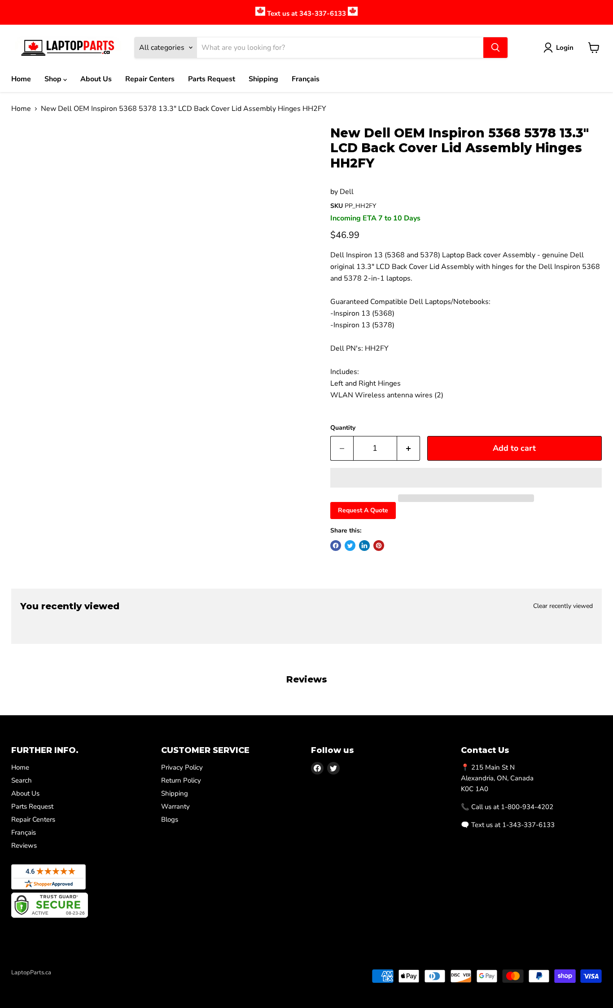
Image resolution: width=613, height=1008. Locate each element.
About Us (96, 79)
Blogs (169, 819)
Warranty (175, 806)
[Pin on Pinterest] (378, 545)
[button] (466, 478)
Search (21, 780)
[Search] (495, 47)
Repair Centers (150, 79)
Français (306, 79)
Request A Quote (363, 510)
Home (21, 79)
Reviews (24, 845)
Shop (53, 79)
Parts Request (211, 79)
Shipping (263, 79)
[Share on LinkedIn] (364, 545)
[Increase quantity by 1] (408, 448)
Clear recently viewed (563, 606)
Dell (347, 192)
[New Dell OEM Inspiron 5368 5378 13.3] (33, 151)
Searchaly (63, 982)
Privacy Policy (182, 767)
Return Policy (181, 780)
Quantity (342, 427)
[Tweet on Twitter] (350, 545)
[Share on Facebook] (335, 545)
